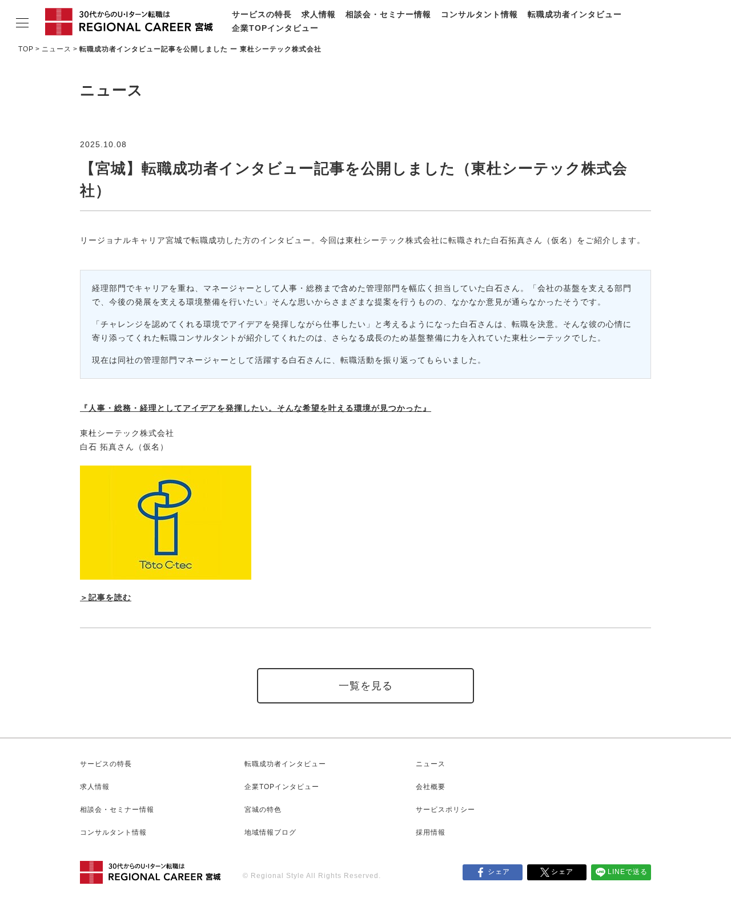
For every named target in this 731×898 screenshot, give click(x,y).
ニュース (56, 49)
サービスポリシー (445, 810)
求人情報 (319, 14)
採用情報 (430, 832)
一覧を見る (366, 685)
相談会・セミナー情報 (388, 14)
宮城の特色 (263, 810)
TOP (26, 49)
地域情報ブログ (270, 832)
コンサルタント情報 (479, 14)
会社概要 (430, 787)
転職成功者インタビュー (575, 14)
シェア (499, 872)
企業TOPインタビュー (275, 28)
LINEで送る (628, 872)
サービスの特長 (262, 14)
